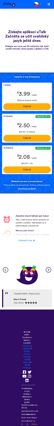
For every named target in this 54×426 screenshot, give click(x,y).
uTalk (28, 332)
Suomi (29, 417)
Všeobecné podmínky (27, 189)
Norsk (34, 414)
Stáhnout (27, 368)
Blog (27, 365)
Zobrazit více (25, 240)
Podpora (26, 362)
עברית (33, 421)
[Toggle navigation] (49, 4)
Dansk (23, 417)
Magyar (34, 417)
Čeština (34, 424)
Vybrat (27, 106)
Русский (35, 411)
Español (24, 411)
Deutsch (35, 405)
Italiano (29, 411)
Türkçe (29, 421)
